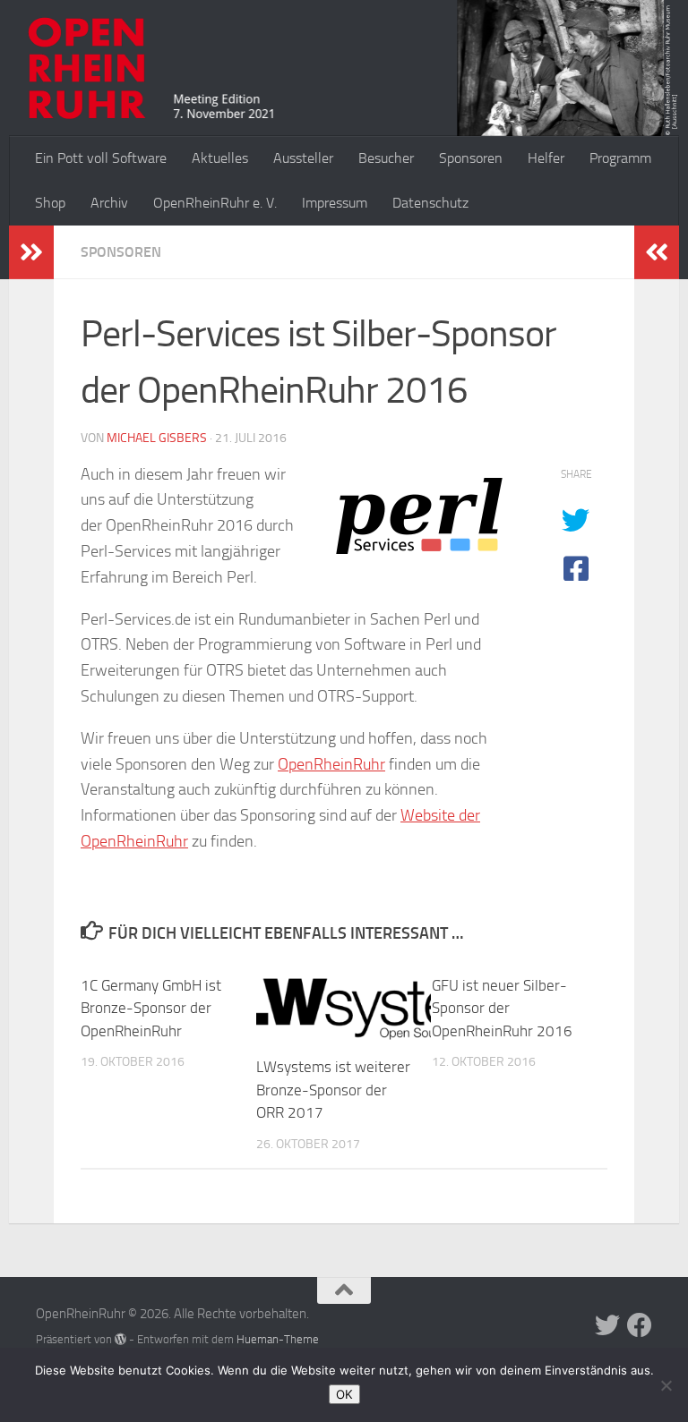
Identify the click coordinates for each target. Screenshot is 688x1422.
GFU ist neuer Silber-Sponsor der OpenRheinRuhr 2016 (502, 1008)
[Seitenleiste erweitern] (31, 252)
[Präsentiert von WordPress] (120, 1339)
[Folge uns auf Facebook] (639, 1325)
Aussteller (303, 157)
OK (344, 1394)
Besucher (386, 157)
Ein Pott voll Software (101, 157)
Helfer (546, 157)
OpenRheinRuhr (331, 764)
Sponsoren (471, 157)
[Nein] (666, 1385)
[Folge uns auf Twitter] (607, 1325)
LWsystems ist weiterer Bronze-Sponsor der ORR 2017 (333, 1089)
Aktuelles (220, 157)
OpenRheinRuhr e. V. (215, 202)
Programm (620, 157)
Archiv (109, 202)
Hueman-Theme (277, 1339)
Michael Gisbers (157, 438)
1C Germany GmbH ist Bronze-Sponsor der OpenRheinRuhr (151, 1008)
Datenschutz (430, 202)
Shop (50, 202)
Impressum (334, 202)
